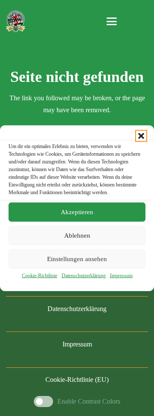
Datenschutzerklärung (84, 275)
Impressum (121, 275)
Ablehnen (77, 235)
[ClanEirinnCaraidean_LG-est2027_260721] (15, 21)
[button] (141, 135)
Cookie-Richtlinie (39, 275)
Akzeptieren (77, 212)
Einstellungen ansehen (77, 259)
